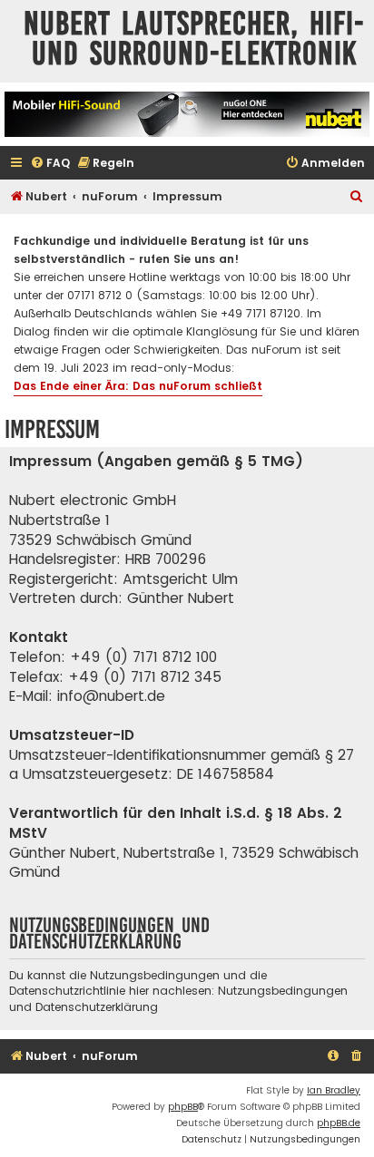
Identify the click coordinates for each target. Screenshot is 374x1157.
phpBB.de (338, 1123)
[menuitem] (50, 163)
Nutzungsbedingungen (283, 990)
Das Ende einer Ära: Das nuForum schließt (138, 386)
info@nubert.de (111, 695)
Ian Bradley (333, 1090)
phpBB (183, 1106)
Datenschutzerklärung (96, 1007)
